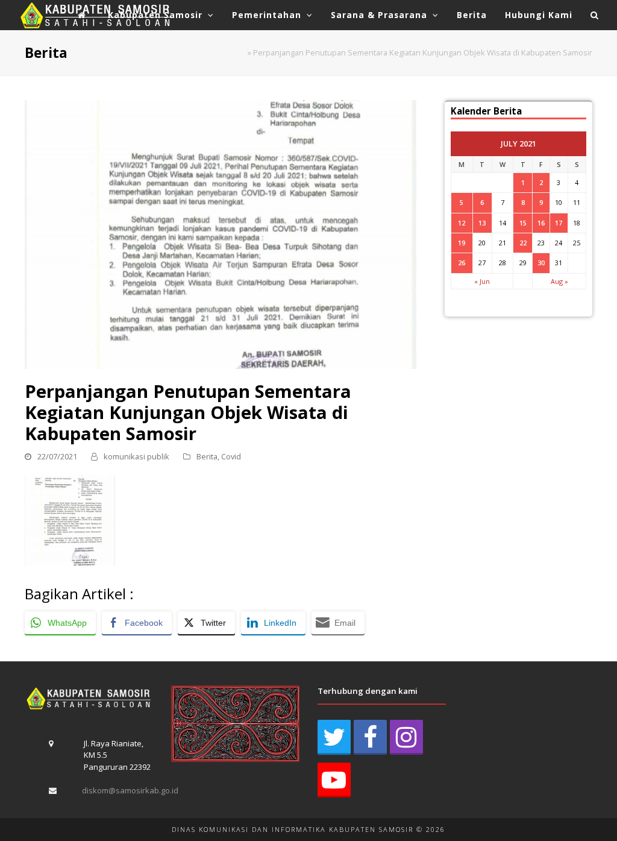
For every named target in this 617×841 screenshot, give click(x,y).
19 (461, 242)
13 (482, 222)
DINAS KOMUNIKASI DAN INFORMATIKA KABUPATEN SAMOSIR (292, 829)
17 (558, 222)
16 (541, 222)
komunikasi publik (136, 456)
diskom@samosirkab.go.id (130, 790)
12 (461, 222)
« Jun (482, 281)
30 (541, 262)
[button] (594, 15)
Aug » (559, 281)
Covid (231, 456)
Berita (207, 456)
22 (523, 242)
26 (461, 262)
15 (523, 222)
